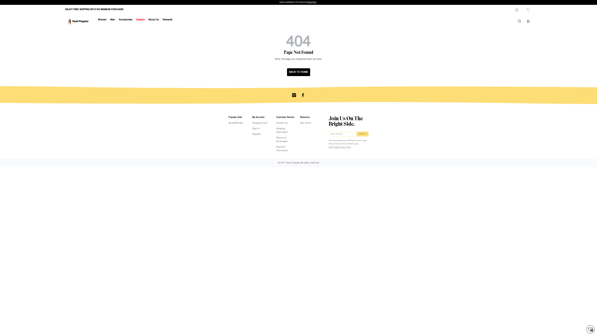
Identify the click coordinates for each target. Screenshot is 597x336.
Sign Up (362, 134)
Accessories (125, 20)
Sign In (256, 128)
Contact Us (282, 122)
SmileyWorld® (236, 122)
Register (256, 133)
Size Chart (305, 122)
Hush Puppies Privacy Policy (340, 147)
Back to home (298, 72)
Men (112, 20)
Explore (140, 20)
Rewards (167, 20)
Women (102, 20)
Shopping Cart (259, 122)
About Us (153, 20)
